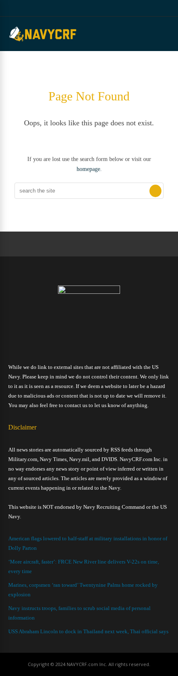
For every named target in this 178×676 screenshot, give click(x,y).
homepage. (89, 169)
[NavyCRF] (42, 41)
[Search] (155, 191)
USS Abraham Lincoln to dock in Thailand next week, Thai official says (88, 631)
